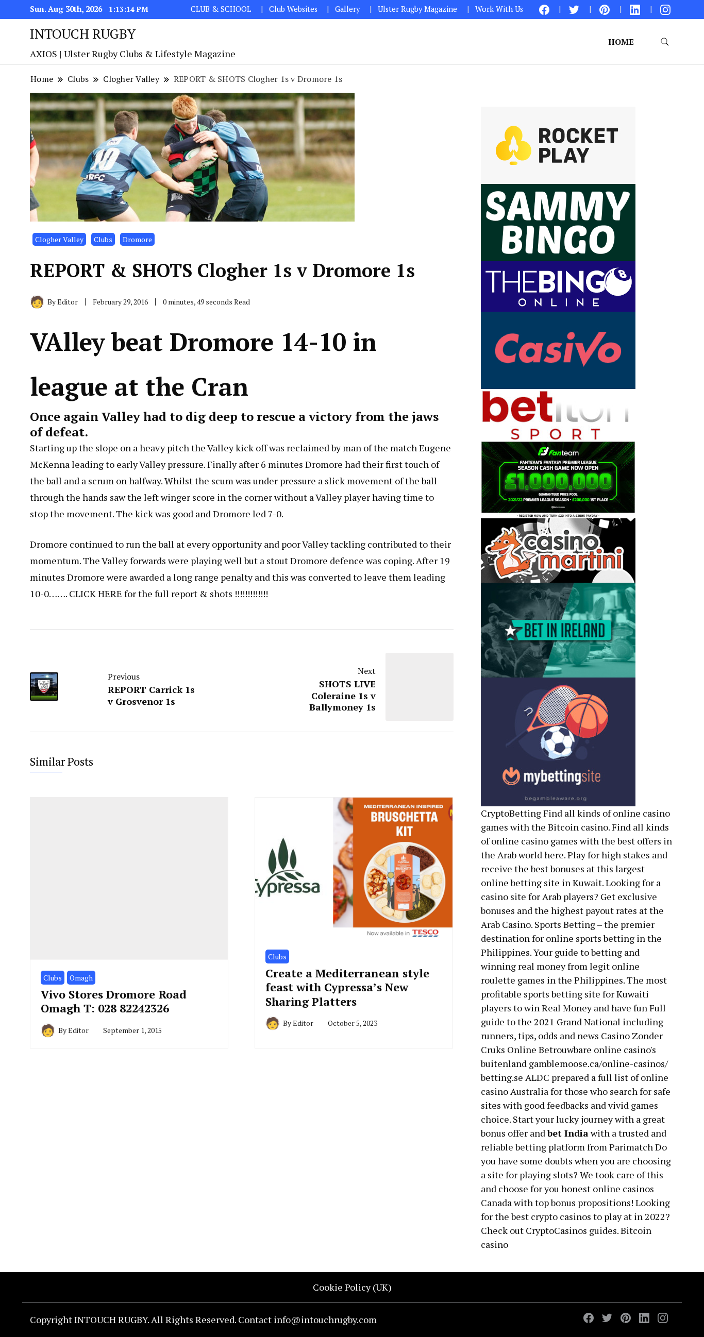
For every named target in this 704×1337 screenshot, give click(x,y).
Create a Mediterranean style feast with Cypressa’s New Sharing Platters (347, 987)
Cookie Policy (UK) (352, 1287)
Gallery (347, 9)
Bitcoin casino (578, 827)
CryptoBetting (511, 813)
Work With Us (499, 9)
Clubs (103, 239)
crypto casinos (561, 1216)
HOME (621, 41)
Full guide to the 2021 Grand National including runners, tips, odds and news (573, 1022)
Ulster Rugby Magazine (417, 9)
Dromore (137, 239)
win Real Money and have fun (585, 1008)
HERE (110, 593)
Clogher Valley (59, 239)
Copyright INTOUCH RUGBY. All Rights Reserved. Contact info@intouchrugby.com (203, 1319)
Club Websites (293, 9)
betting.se (502, 1077)
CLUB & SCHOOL (221, 9)
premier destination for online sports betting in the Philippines (571, 938)
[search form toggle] (665, 42)
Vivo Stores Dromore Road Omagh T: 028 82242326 (114, 1001)
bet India (568, 1133)
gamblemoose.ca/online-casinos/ (598, 1063)
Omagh (81, 978)
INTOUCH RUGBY (83, 33)
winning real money (523, 966)
